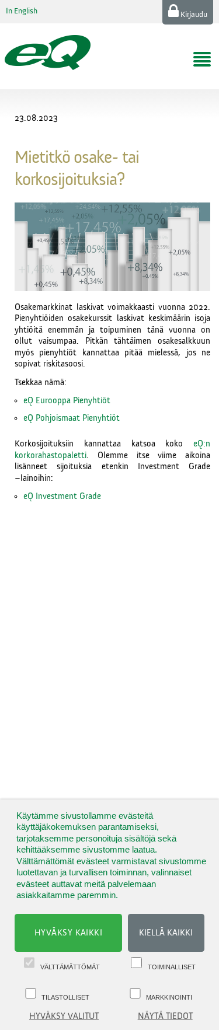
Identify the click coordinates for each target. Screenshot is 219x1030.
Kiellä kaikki (166, 933)
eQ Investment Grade (62, 496)
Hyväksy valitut (64, 1016)
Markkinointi (169, 997)
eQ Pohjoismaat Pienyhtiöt (71, 418)
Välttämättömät (70, 966)
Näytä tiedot (165, 1016)
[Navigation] (202, 59)
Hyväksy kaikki (68, 933)
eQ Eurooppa (48, 401)
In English (21, 11)
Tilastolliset (65, 997)
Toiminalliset (172, 966)
